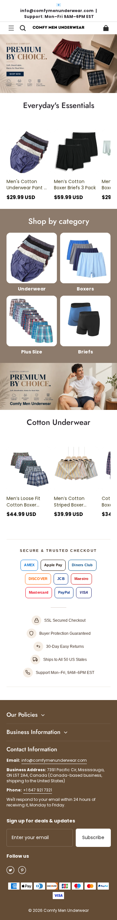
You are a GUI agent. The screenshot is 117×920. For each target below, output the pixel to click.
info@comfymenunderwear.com (54, 760)
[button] (11, 28)
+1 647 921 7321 (37, 790)
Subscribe (93, 837)
